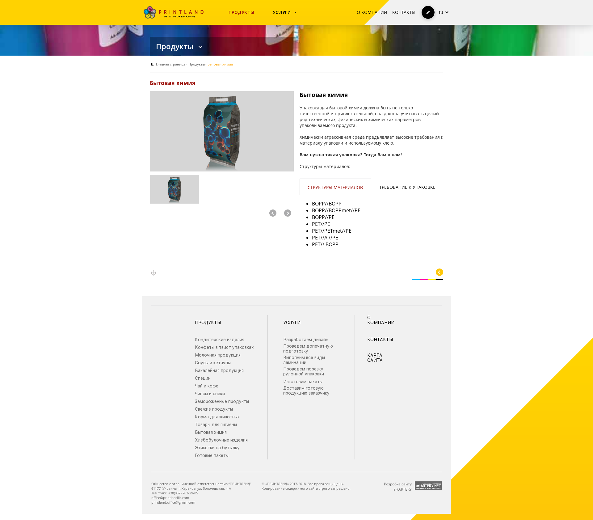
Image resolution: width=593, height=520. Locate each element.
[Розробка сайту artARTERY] (428, 485)
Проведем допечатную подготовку (308, 348)
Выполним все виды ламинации (304, 360)
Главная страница (170, 64)
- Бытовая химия (219, 64)
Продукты (241, 12)
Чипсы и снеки (210, 393)
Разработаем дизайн (305, 339)
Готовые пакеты (212, 455)
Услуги (282, 12)
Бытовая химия (211, 432)
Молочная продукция (218, 355)
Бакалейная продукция (219, 370)
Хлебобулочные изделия (221, 440)
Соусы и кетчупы (213, 362)
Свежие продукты (214, 409)
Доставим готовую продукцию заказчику (306, 390)
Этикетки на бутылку (217, 447)
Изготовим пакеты (302, 381)
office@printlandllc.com (170, 497)
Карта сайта (375, 358)
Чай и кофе (206, 385)
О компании (372, 12)
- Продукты (195, 64)
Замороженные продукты (222, 401)
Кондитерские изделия (219, 339)
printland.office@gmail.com (173, 502)
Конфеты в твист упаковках (224, 347)
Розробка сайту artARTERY (398, 486)
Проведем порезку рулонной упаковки (303, 371)
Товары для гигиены (216, 424)
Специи (203, 378)
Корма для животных (217, 416)
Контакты (403, 12)
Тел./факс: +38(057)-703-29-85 (174, 493)
